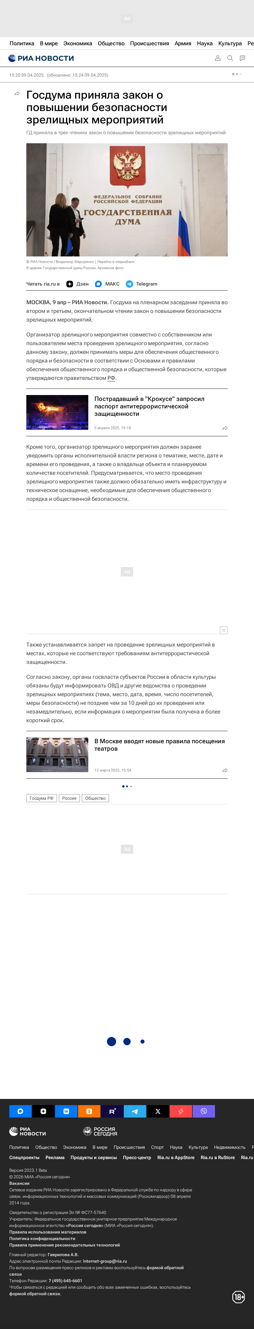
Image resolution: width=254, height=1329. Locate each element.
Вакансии (19, 1183)
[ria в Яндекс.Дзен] (43, 1111)
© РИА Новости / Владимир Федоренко (60, 262)
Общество (95, 798)
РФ (111, 378)
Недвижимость (230, 1147)
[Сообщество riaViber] (204, 1111)
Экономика (74, 1147)
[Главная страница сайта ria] (40, 58)
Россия (69, 798)
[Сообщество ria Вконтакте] (66, 1111)
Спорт (157, 1147)
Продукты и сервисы (94, 1157)
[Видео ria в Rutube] (112, 1111)
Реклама (55, 1157)
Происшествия (129, 1147)
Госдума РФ (42, 798)
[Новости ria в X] (158, 1111)
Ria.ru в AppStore (176, 1157)
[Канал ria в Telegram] (135, 1111)
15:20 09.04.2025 (26, 75)
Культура (198, 1147)
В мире (100, 1147)
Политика (19, 1147)
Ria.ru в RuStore (218, 1157)
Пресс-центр (137, 1157)
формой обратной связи (34, 1293)
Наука (176, 1147)
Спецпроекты (24, 1157)
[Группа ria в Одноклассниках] (89, 1111)
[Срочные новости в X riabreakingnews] (181, 1111)
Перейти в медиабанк (115, 262)
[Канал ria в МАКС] (20, 1111)
